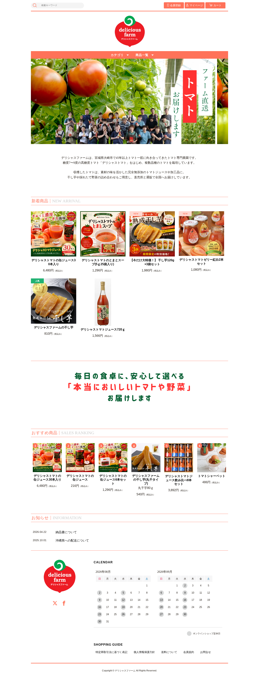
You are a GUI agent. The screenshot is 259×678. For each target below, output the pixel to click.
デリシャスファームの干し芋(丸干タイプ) (145, 479)
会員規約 (188, 652)
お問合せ (205, 652)
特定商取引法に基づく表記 (111, 652)
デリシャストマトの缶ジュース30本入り (53, 262)
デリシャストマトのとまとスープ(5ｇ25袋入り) (103, 262)
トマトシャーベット (211, 476)
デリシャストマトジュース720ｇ (103, 329)
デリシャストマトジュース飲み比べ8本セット (178, 480)
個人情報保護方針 (144, 652)
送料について (169, 652)
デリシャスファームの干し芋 (53, 327)
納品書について (66, 532)
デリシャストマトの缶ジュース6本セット (113, 479)
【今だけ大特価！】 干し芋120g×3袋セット (152, 262)
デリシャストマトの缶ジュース (80, 477)
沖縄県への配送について (72, 540)
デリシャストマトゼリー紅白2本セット (201, 261)
